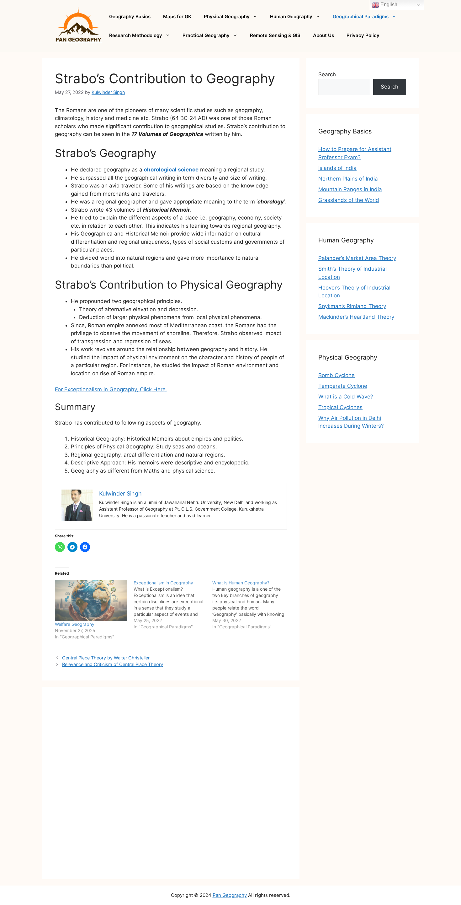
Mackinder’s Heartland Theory (356, 317)
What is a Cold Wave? (345, 396)
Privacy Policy (363, 35)
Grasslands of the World (348, 200)
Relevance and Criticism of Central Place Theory (112, 664)
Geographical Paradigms (361, 16)
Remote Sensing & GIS (275, 35)
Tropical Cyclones (340, 407)
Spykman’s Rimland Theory (352, 306)
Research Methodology (135, 35)
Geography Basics (130, 16)
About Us (323, 35)
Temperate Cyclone (342, 386)
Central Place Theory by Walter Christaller (106, 657)
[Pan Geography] (79, 25)
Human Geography (291, 16)
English (388, 4)
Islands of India (337, 168)
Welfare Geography (74, 624)
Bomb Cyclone (336, 375)
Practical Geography (206, 35)
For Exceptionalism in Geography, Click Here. (111, 389)
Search (327, 74)
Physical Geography (227, 16)
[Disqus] (171, 785)
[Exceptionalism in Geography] (173, 605)
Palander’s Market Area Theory (357, 258)
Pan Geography (230, 895)
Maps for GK (177, 16)
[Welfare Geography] (91, 600)
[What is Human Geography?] (251, 605)
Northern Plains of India (348, 179)
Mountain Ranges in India (350, 189)
